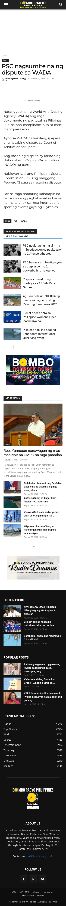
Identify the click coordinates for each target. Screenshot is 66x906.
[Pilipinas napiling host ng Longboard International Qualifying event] (12, 334)
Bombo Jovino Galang (15, 78)
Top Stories (48, 891)
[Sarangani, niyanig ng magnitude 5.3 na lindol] (12, 640)
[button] (61, 4)
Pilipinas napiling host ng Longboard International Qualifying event (39, 334)
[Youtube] (42, 878)
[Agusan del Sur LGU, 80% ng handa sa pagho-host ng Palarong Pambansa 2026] (12, 300)
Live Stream (28, 895)
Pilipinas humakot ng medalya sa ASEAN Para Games (39, 283)
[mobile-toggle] (6, 4)
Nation (7, 444)
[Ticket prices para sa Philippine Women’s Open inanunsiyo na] (12, 317)
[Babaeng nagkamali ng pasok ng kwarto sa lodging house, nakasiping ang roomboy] (12, 669)
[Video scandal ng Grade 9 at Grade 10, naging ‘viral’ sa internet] (12, 684)
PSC (15, 221)
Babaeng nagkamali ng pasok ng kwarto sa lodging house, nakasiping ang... (42, 668)
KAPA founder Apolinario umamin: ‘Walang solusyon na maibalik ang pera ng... (43, 697)
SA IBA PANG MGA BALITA (20, 231)
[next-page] (11, 347)
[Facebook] (23, 878)
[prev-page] (6, 347)
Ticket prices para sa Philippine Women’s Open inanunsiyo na (39, 317)
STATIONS (25, 891)
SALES (36, 891)
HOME (13, 891)
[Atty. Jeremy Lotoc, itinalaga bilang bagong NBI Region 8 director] (12, 611)
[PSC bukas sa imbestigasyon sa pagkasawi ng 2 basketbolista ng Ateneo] (12, 266)
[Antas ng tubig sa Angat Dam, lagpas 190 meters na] (12, 502)
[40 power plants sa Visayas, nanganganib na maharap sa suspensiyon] (12, 530)
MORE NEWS (13, 398)
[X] (33, 878)
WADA (24, 221)
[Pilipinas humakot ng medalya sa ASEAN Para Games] (12, 283)
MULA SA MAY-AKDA (17, 236)
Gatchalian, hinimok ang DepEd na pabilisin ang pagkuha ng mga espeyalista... (43, 487)
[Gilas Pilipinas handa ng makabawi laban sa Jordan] (12, 626)
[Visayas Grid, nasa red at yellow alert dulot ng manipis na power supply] (12, 516)
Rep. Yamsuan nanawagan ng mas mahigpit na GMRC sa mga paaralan (33, 453)
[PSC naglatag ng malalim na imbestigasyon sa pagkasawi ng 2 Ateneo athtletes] (12, 250)
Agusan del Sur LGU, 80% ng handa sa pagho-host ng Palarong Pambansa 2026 (41, 300)
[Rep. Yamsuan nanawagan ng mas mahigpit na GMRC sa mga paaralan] (33, 425)
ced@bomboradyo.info (40, 856)
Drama (40, 895)
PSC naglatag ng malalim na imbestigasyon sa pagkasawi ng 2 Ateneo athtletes (42, 249)
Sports (5, 60)
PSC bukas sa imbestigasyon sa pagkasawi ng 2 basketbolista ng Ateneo (42, 266)
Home (5, 55)
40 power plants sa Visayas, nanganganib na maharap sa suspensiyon (40, 530)
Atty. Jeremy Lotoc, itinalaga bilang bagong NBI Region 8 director (40, 610)
